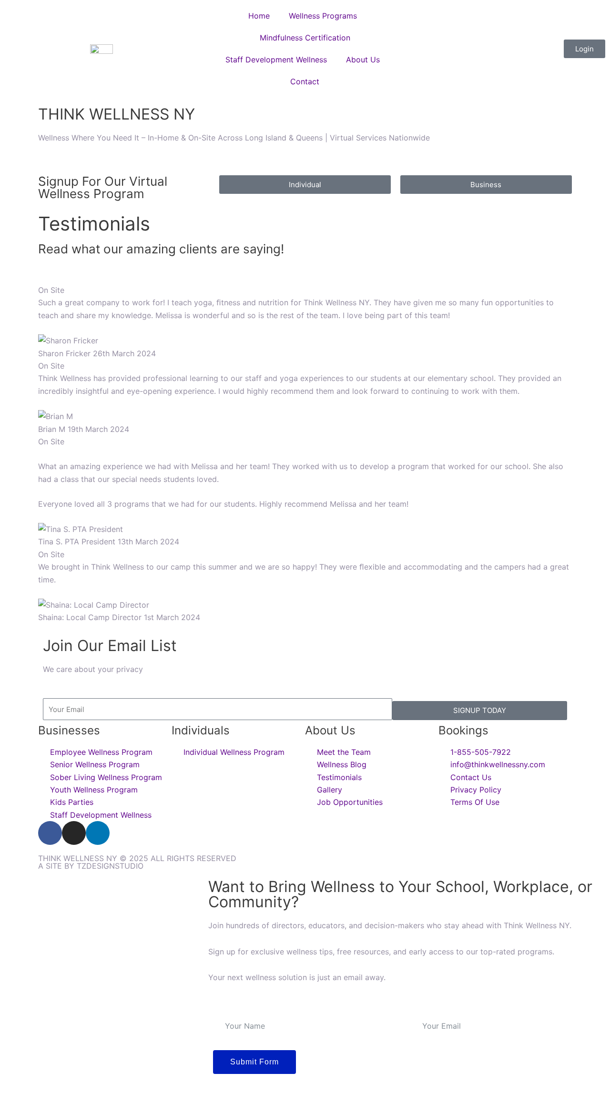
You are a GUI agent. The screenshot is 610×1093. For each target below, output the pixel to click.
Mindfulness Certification (305, 37)
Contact (304, 81)
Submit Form (254, 1062)
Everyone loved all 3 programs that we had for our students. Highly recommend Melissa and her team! (300, 484)
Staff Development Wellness (276, 59)
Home (259, 15)
